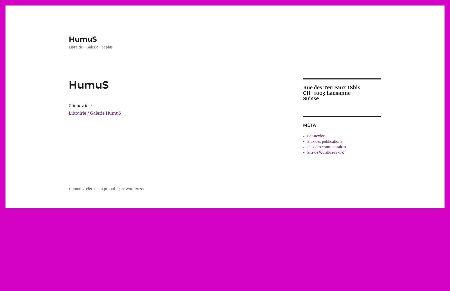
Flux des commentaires (326, 147)
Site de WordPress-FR (325, 152)
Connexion (316, 136)
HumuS (83, 39)
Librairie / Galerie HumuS (95, 113)
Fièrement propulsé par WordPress (115, 189)
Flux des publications (324, 141)
